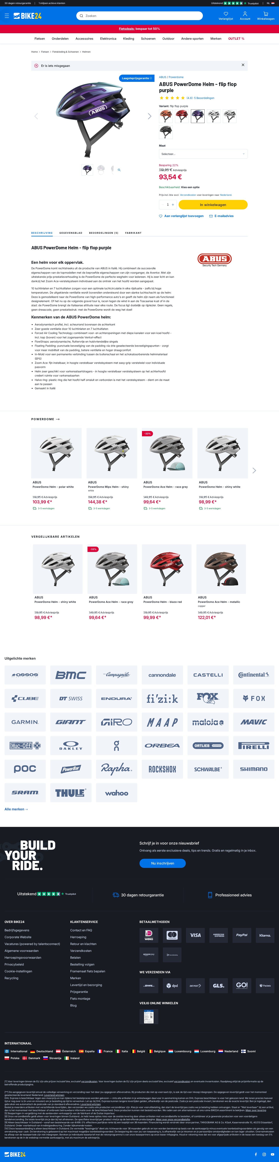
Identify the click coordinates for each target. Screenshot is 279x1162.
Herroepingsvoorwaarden (23, 957)
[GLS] (218, 985)
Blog (73, 1005)
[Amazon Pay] (149, 954)
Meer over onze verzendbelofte (173, 1119)
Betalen (75, 957)
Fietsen (45, 51)
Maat (162, 145)
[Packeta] (265, 985)
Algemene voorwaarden (22, 951)
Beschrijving (42, 232)
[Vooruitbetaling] (172, 954)
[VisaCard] (195, 935)
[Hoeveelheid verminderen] (163, 204)
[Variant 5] (229, 116)
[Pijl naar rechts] (79, 569)
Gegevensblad (71, 232)
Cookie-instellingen (18, 971)
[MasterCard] (172, 935)
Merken (75, 978)
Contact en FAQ (81, 930)
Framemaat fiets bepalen (87, 971)
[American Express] (218, 935)
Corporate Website (18, 937)
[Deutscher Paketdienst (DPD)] (172, 985)
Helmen (86, 51)
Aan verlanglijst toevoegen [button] (184, 216)
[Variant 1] (166, 116)
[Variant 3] (198, 116)
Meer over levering (256, 1110)
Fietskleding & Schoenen (65, 51)
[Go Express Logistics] (241, 985)
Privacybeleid (14, 964)
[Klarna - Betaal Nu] (265, 935)
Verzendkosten (80, 951)
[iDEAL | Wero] (149, 935)
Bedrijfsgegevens (17, 930)
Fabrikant (133, 232)
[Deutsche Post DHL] (149, 985)
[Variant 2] (182, 116)
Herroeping (78, 937)
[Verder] (149, 116)
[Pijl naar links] (37, 569)
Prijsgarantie (79, 992)
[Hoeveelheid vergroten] (173, 204)
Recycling (11, 978)
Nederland (225, 194)
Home (34, 51)
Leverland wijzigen (54, 1095)
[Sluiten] (243, 64)
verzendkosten (89, 1081)
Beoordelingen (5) (104, 232)
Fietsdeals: (127, 29)
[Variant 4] (214, 116)
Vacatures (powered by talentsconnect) (32, 944)
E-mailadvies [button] (224, 216)
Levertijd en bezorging (86, 985)
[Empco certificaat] (149, 1016)
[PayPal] (241, 935)
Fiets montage (80, 998)
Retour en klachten (83, 944)
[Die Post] (195, 985)
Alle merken (14, 809)
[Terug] (36, 116)
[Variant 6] (166, 132)
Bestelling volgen (82, 964)
